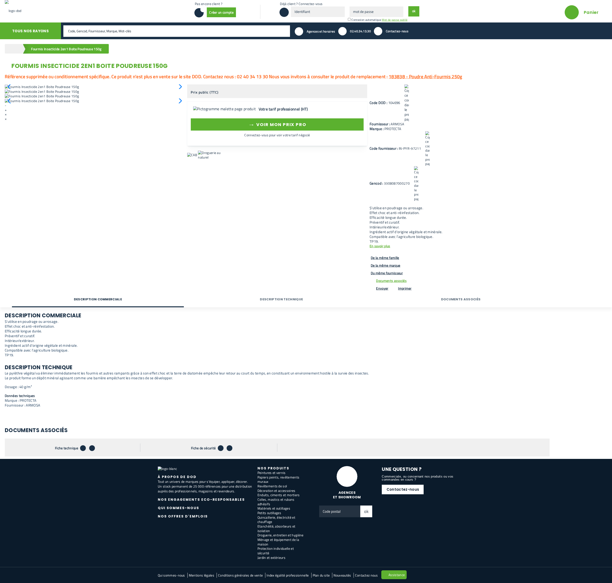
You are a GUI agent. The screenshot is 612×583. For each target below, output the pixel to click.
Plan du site (321, 575)
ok (366, 511)
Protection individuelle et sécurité (275, 551)
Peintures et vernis (271, 472)
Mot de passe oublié (394, 19)
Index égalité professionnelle (288, 575)
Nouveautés (342, 575)
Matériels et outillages (273, 508)
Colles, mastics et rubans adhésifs (276, 501)
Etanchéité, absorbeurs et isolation (276, 528)
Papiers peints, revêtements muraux (278, 479)
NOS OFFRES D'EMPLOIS (183, 516)
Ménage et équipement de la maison (278, 542)
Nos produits (273, 468)
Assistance (396, 574)
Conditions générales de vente (240, 575)
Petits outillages (269, 512)
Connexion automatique (366, 19)
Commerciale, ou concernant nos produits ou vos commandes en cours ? (417, 478)
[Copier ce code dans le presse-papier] (406, 103)
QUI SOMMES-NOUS (178, 508)
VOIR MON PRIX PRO (277, 123)
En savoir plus (380, 246)
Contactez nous (366, 575)
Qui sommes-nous (171, 575)
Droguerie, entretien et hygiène (280, 535)
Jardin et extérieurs (271, 557)
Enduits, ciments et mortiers (278, 494)
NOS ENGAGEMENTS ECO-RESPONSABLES (201, 499)
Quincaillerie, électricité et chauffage (276, 519)
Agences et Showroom (347, 495)
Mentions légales (201, 575)
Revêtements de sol (272, 486)
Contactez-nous (403, 489)
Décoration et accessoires (276, 490)
